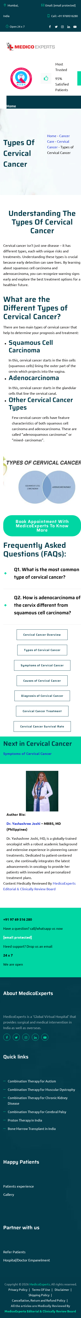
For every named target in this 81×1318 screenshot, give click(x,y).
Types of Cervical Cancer (42, 650)
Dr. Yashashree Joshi (23, 823)
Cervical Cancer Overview (42, 634)
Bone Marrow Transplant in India (32, 1128)
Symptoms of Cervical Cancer (42, 665)
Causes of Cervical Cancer (42, 680)
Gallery (8, 1194)
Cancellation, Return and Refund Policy (38, 1300)
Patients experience (18, 1186)
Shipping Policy (39, 1295)
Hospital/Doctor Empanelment (26, 1260)
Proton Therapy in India (25, 1120)
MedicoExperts (39, 1284)
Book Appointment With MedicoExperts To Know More (42, 526)
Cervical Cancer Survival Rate (42, 726)
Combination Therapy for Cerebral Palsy (37, 1112)
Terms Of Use (41, 1289)
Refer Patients (14, 1252)
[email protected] (17, 937)
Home (11, 106)
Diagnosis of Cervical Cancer (42, 696)
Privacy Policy (17, 1289)
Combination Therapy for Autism (32, 1081)
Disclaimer (62, 1289)
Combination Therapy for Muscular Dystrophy (41, 1089)
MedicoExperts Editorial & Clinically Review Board (40, 1311)
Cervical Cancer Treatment (42, 711)
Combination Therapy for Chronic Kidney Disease (37, 1100)
